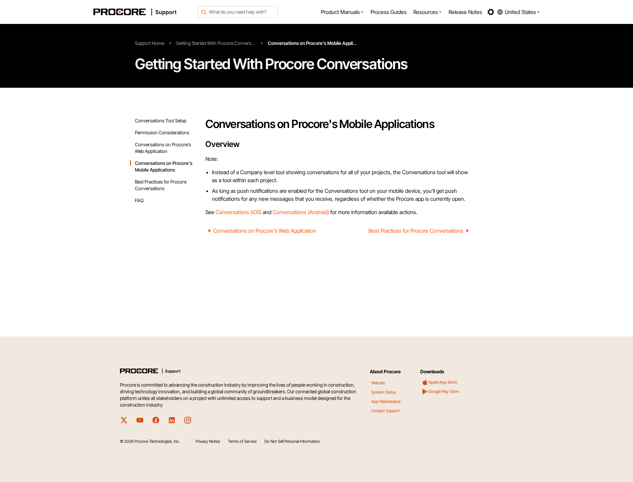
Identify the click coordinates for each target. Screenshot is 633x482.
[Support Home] (143, 12)
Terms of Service (242, 441)
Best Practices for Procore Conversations (416, 230)
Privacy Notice (208, 441)
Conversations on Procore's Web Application (264, 230)
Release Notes (465, 12)
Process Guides (388, 12)
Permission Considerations (162, 132)
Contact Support (385, 410)
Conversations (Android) (301, 212)
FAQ (139, 200)
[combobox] (238, 12)
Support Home (149, 43)
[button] (342, 12)
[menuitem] (342, 12)
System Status (383, 392)
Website (378, 382)
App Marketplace (385, 401)
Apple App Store (442, 382)
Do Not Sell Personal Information (292, 441)
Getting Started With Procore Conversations (216, 43)
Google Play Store (443, 391)
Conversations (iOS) (239, 212)
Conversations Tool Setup (160, 120)
